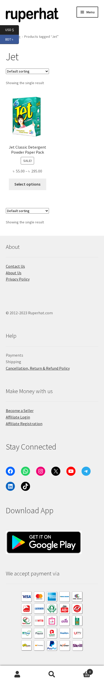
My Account (17, 674)
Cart (80, 670)
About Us (13, 272)
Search (52, 674)
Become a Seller (20, 410)
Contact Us (15, 266)
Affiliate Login (18, 417)
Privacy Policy (18, 279)
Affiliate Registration (24, 423)
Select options (27, 184)
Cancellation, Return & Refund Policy (38, 368)
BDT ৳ (12, 39)
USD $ (12, 29)
